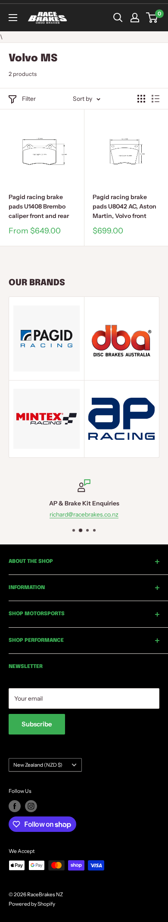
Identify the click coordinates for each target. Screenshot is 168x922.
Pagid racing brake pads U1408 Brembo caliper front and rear (39, 206)
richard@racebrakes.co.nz (63, 515)
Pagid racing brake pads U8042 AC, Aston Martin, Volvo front (124, 206)
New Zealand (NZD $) (37, 765)
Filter (29, 99)
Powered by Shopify (32, 904)
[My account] (135, 17)
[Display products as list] (155, 99)
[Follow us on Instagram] (31, 806)
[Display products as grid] (141, 99)
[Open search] (118, 17)
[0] (152, 17)
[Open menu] (13, 17)
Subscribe (37, 724)
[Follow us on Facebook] (15, 806)
